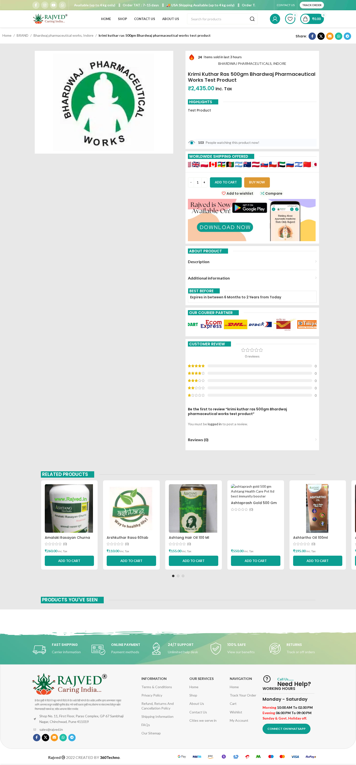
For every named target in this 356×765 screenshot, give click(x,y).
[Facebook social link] (36, 5)
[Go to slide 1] (173, 576)
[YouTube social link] (53, 5)
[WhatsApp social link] (62, 5)
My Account (239, 720)
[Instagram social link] (44, 5)
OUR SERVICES (201, 678)
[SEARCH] (252, 18)
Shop (193, 695)
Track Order (312, 5)
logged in (215, 424)
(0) (65, 544)
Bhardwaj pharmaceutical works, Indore (63, 35)
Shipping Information (157, 716)
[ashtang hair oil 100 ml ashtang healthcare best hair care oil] (193, 508)
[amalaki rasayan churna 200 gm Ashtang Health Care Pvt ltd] (69, 508)
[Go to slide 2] (178, 576)
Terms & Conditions (156, 687)
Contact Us (198, 712)
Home (6, 35)
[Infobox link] (59, 649)
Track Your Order (243, 695)
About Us (196, 703)
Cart (233, 703)
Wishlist (236, 712)
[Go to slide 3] (183, 576)
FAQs (145, 725)
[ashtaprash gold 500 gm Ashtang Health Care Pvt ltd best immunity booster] (255, 491)
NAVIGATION (241, 678)
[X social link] (321, 36)
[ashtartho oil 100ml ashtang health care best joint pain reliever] (318, 508)
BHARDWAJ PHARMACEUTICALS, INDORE (252, 63)
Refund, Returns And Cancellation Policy (157, 705)
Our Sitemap (151, 733)
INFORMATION (154, 678)
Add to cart (226, 182)
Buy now (257, 182)
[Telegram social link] (347, 36)
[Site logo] (50, 18)
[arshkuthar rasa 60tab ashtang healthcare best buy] (131, 508)
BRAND (22, 35)
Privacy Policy (151, 695)
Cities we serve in (203, 720)
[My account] (275, 19)
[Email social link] (329, 36)
